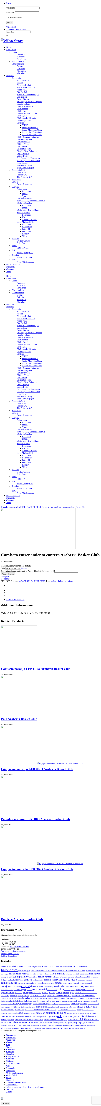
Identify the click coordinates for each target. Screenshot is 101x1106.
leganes (7, 1007)
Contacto (10, 269)
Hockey (25, 217)
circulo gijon (12, 990)
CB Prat (20, 123)
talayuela (10, 1025)
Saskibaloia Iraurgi (24, 165)
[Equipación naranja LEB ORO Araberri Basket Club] (42, 763)
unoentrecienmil (61, 1025)
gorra (80, 1001)
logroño (20, 1007)
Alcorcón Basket (24, 85)
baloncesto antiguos (24, 971)
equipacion (75, 992)
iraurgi (45, 1003)
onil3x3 (20, 1013)
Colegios (15, 186)
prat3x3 (4, 1020)
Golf (13, 250)
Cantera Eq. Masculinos (32, 134)
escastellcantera (23, 996)
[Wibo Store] (12, 40)
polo (59, 1016)
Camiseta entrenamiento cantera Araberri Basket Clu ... (64, 507)
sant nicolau (4, 1022)
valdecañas (77, 1025)
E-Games (15, 238)
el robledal (45, 993)
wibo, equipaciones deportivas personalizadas (25, 1087)
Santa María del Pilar (25, 222)
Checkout (10, 1052)
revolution (26, 1019)
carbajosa (5, 986)
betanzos (83, 977)
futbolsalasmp (18, 1001)
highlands (4, 1004)
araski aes (59, 966)
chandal (61, 986)
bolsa (93, 977)
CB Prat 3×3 (22, 172)
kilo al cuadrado (64, 1004)
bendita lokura (74, 977)
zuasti (78, 1028)
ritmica (46, 1020)
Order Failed (11, 1075)
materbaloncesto (7, 1010)
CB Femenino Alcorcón (27, 113)
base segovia (94, 974)
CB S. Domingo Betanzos (28, 137)
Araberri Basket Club (26, 87)
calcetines (19, 980)
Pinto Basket (22, 163)
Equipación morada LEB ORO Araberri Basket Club (37, 869)
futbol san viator (53, 1001)
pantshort (36, 1016)
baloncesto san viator (17, 974)
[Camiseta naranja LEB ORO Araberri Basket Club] (19, 663)
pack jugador (31, 1013)
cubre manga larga (69, 990)
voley (9, 1028)
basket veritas (44, 976)
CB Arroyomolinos (25, 106)
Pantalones (21, 59)
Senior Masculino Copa (32, 130)
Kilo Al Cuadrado (24, 257)
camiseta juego (9, 982)
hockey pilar (18, 1004)
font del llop (12, 998)
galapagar (65, 1001)
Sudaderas (21, 57)
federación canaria (79, 995)
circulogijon (21, 990)
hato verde (94, 1001)
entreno (66, 993)
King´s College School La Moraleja (31, 201)
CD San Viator (23, 144)
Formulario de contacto (19, 946)
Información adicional (15, 599)
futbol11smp (59, 998)
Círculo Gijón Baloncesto (27, 151)
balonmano (59, 973)
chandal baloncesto (72, 986)
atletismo (66, 967)
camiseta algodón (38, 980)
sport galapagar (78, 1022)
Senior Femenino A (30, 127)
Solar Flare (21, 243)
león (13, 1006)
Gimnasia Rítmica (29, 219)
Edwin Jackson (18, 61)
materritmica (30, 1010)
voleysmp (15, 1028)
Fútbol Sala (27, 231)
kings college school (79, 1004)
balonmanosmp (82, 974)
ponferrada (92, 1016)
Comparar (5, 576)
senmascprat (37, 1022)
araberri (54, 581)
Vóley (24, 196)
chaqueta (84, 986)
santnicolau (93, 1019)
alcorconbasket (25, 966)
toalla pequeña (49, 1025)
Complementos (18, 64)
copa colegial (39, 989)
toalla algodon (40, 1025)
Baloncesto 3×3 (18, 170)
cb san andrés (36, 986)
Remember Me (15, 18)
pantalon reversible (83, 1013)
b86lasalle (83, 966)
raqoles (18, 1020)
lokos (25, 1007)
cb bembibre (16, 986)
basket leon (33, 977)
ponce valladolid (81, 1016)
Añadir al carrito (8, 574)
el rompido (52, 993)
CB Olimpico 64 (24, 120)
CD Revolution (23, 142)
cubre (60, 989)
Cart (8, 1044)
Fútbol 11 (26, 229)
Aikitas (20, 83)
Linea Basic (11, 50)
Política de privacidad (10, 953)
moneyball (81, 1010)
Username (10, 8)
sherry (45, 1022)
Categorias (10, 1049)
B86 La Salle (22, 92)
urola (71, 1025)
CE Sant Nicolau (24, 149)
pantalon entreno (72, 1013)
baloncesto (62, 581)
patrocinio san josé (46, 1016)
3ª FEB (25, 125)
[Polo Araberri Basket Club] (19, 713)
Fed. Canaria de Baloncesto (28, 158)
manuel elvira (41, 1007)
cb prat (25, 986)
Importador (11, 1068)
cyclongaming (7, 992)
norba (87, 1010)
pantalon (40, 1012)
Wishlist (9, 1089)
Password (10, 13)
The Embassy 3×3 (24, 177)
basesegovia (4, 977)
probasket (10, 1020)
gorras (85, 1001)
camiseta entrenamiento (84, 980)
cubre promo (81, 990)
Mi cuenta (10, 267)
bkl (88, 976)
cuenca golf (90, 990)
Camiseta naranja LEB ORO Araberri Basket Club (35, 668)
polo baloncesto (67, 1016)
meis (59, 1010)
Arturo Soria (22, 189)
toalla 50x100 (31, 1025)
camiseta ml (21, 983)
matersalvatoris (41, 1009)
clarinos (29, 990)
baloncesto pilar (78, 970)
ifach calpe (37, 1004)
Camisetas (21, 54)
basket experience (19, 976)
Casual (14, 52)
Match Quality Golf (25, 253)
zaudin (74, 1028)
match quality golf (87, 1006)
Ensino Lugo (22, 156)
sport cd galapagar (63, 1023)
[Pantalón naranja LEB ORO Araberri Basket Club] (19, 813)
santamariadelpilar (78, 1019)
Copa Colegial (23, 153)
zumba (82, 1028)
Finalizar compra (13, 1063)
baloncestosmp (48, 974)
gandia (71, 1001)
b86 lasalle (73, 966)
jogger (51, 1004)
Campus (15, 182)
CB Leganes (22, 116)
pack (25, 1013)
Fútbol (24, 194)
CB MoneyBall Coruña (26, 118)
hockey (10, 1004)
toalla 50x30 (23, 1025)
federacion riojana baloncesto (59, 995)
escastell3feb (13, 996)
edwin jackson (29, 993)
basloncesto (56, 977)
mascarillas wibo (66, 1007)
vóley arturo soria (27, 1028)
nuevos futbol (12, 1013)
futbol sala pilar (7, 1001)
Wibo (8, 271)
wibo (60, 1028)
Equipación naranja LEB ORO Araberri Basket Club (37, 769)
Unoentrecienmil (13, 264)
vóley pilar (38, 1028)
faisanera (40, 996)
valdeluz (83, 1025)
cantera (65, 983)
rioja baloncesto (37, 1020)
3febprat (4, 966)
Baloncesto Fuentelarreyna (28, 94)
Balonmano (16, 179)
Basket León (22, 97)
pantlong (24, 1016)
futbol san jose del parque (34, 1001)
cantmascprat (85, 983)
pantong (29, 1016)
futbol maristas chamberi (90, 998)
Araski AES (22, 90)
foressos (19, 998)
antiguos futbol (36, 967)
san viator (14, 1022)
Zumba (14, 260)
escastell (5, 995)
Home (8, 47)
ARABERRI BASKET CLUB (28, 507)
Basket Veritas (23, 99)
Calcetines (21, 68)
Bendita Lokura (23, 104)
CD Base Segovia (24, 139)
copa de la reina (52, 990)
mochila (64, 1010)
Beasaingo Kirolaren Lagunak (29, 101)
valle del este (91, 1025)
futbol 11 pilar (48, 998)
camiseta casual (50, 980)
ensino (59, 992)
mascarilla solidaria (53, 1007)
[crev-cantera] (38, 548)
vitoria (70, 581)
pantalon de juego (56, 1012)
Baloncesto (16, 78)
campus (58, 982)
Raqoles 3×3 (22, 175)
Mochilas (20, 73)
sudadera (90, 1022)
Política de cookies (9, 956)
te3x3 (16, 1025)
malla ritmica (31, 1007)
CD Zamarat (22, 146)
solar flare (52, 1022)
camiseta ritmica (49, 983)
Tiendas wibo (11, 1085)
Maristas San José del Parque (29, 210)
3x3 (9, 967)
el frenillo (38, 993)
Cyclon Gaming (23, 241)
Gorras (19, 66)
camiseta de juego (67, 979)
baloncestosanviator (35, 974)
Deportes (10, 75)
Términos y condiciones (16, 1082)
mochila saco (72, 1010)
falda (44, 996)
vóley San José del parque (49, 1028)
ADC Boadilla (23, 80)
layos (2, 1007)
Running (15, 255)
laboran (90, 1004)
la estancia (96, 1004)
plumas (54, 1016)
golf (75, 1001)
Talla (3, 568)
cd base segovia (50, 986)
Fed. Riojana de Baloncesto (28, 160)
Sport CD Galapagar (25, 168)
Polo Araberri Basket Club (19, 719)
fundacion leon (39, 998)
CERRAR (5, 1104)
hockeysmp (28, 1004)
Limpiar (24, 568)
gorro (88, 1001)
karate (56, 1004)
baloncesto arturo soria (40, 970)
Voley (24, 236)
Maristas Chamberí (24, 203)
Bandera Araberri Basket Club (22, 919)
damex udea (18, 993)
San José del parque (61, 1019)
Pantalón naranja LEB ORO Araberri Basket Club (35, 819)
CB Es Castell (23, 111)
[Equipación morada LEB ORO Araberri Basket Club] (42, 863)
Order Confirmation (14, 1073)
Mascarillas (21, 71)
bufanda (11, 980)
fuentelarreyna (28, 998)
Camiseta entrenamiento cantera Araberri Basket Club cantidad (27, 571)
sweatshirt (4, 1025)
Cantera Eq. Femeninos (32, 132)
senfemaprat (25, 1022)
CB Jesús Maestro (24, 198)
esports (33, 995)
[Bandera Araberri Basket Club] (19, 913)
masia (74, 1007)
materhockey (20, 1010)
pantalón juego (16, 1016)
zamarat (67, 1028)
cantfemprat (73, 983)
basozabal (64, 977)
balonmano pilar (71, 974)
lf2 (16, 1007)
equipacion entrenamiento (89, 993)
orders (8, 1077)
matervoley (53, 1010)
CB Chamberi (22, 109)
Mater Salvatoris (23, 212)
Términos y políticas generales (13, 951)
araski (52, 966)
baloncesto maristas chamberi (61, 970)
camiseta (28, 979)
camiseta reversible (35, 983)
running (51, 1019)
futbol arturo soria (71, 998)
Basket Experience (24, 184)
